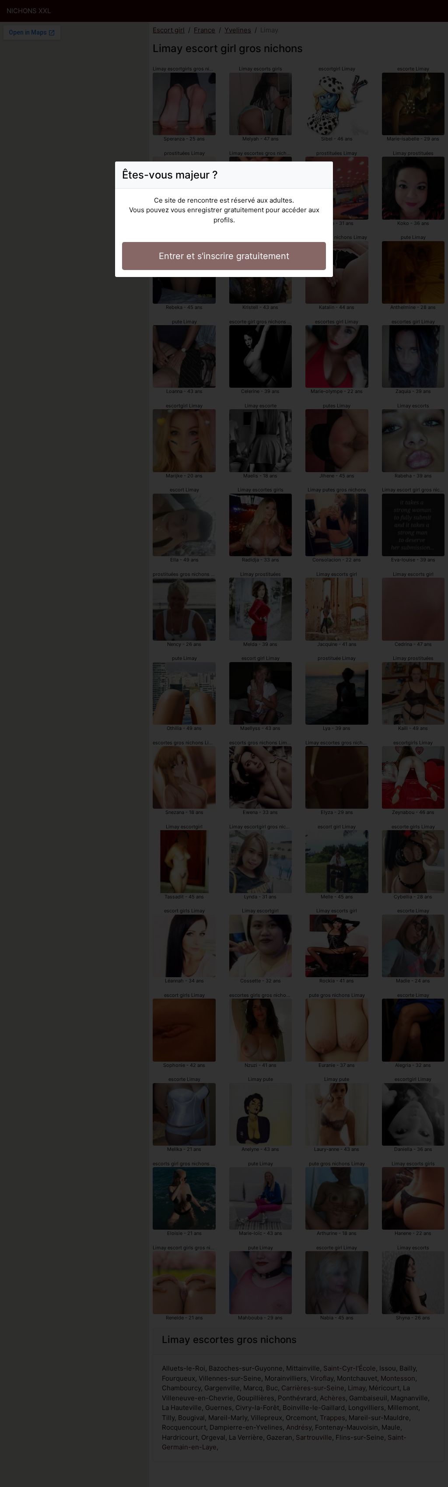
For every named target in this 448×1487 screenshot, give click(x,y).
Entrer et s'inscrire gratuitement (224, 256)
